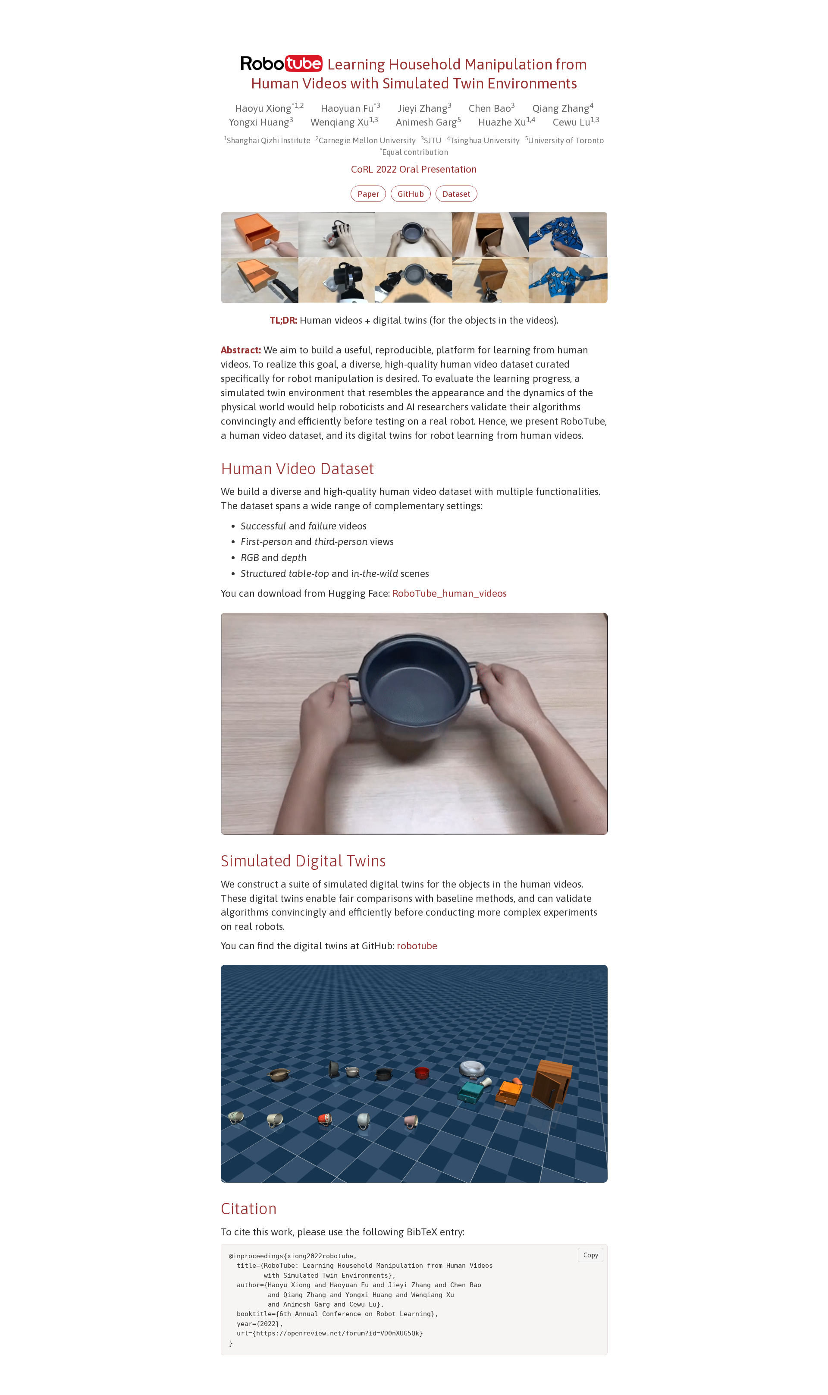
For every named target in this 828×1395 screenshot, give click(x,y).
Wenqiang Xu (339, 122)
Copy (590, 1255)
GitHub (411, 193)
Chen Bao (490, 108)
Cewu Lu (571, 122)
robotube (417, 945)
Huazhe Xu (502, 122)
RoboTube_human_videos (449, 593)
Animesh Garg (426, 122)
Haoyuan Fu (347, 108)
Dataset (456, 193)
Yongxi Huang (259, 122)
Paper (368, 193)
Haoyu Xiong (263, 108)
